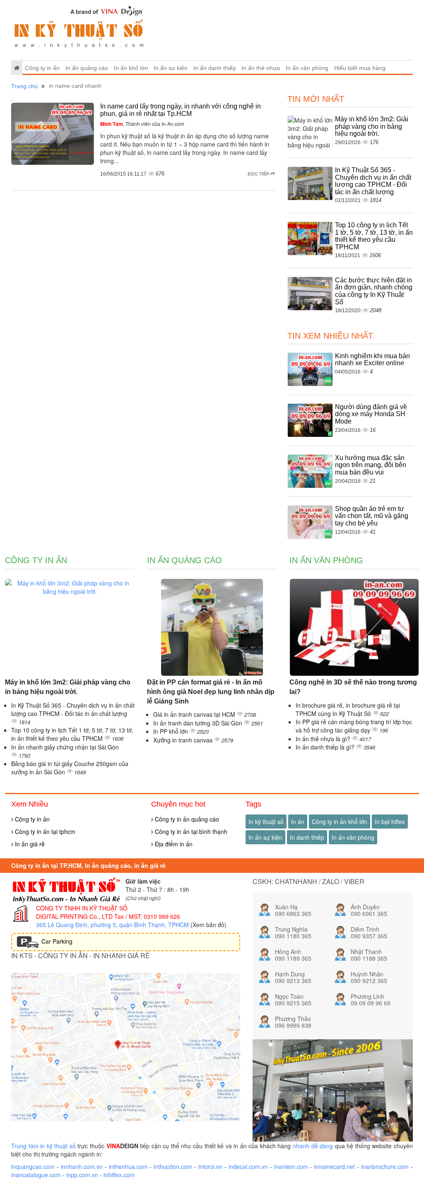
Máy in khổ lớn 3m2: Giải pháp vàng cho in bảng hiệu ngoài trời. (371, 126)
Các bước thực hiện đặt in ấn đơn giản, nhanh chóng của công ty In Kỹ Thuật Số (373, 291)
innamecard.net (334, 1166)
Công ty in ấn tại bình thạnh (190, 831)
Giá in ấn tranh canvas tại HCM (195, 714)
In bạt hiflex (390, 821)
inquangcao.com (33, 1166)
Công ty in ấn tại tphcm (44, 831)
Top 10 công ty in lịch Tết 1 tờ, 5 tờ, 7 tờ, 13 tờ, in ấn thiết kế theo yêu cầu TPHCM (374, 236)
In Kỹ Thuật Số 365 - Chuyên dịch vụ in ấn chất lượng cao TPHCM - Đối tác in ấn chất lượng (373, 180)
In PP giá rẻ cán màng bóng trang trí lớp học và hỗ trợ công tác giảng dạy (354, 726)
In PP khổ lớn (171, 731)
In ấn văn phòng (307, 68)
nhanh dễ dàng (313, 1146)
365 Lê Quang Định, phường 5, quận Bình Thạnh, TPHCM (112, 924)
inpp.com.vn (82, 1175)
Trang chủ (24, 86)
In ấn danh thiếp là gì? (326, 747)
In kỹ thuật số (266, 821)
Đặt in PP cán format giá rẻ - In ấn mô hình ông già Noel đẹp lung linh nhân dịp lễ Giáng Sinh (211, 692)
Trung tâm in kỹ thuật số (43, 1146)
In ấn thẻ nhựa (260, 68)
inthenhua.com (128, 1166)
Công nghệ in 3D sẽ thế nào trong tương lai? (353, 687)
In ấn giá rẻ (29, 844)
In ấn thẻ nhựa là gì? (324, 739)
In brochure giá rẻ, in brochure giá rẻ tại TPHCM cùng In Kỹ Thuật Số (348, 709)
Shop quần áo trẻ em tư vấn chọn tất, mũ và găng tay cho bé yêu (371, 516)
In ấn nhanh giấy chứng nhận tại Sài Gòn (65, 747)
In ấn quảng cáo (86, 68)
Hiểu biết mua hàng (359, 68)
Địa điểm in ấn (173, 844)
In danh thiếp (307, 837)
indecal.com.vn (248, 1166)
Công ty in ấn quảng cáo (186, 819)
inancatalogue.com (36, 1175)
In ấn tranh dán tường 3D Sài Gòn (198, 723)
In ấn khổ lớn (131, 68)
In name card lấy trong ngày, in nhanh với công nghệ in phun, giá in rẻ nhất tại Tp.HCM (180, 110)
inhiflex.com (119, 1175)
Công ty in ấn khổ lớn (339, 821)
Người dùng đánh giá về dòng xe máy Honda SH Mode (371, 414)
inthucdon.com (173, 1166)
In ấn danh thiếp (214, 68)
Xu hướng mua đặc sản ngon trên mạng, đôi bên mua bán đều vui (370, 465)
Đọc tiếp (259, 174)
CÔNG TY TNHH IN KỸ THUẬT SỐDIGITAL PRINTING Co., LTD (82, 912)
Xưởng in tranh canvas (183, 740)
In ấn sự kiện (171, 68)
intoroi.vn (210, 1166)
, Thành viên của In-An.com (142, 123)
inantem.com (291, 1166)
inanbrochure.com (385, 1166)
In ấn (297, 821)
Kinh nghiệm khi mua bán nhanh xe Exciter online (372, 359)
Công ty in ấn (42, 68)
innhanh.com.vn (82, 1166)
